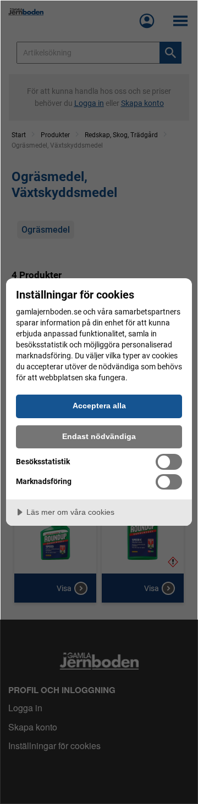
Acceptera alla (99, 405)
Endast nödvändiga (99, 436)
